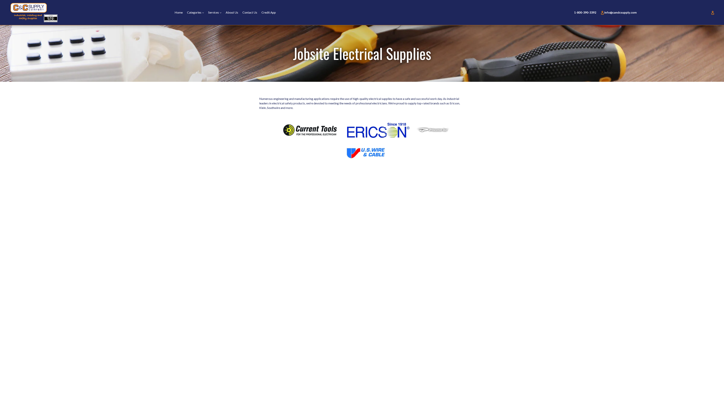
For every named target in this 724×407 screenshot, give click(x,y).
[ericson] (378, 137)
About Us (232, 12)
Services (215, 12)
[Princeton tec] (433, 133)
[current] (310, 137)
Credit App (269, 12)
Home (179, 12)
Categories (196, 12)
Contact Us (249, 12)
